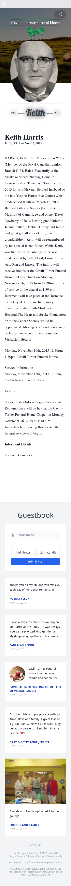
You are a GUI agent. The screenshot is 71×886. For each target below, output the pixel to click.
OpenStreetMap (40, 862)
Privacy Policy (24, 856)
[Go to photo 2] (36, 802)
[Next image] (62, 781)
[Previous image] (8, 781)
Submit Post (35, 561)
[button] (35, 781)
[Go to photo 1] (34, 802)
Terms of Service (46, 856)
